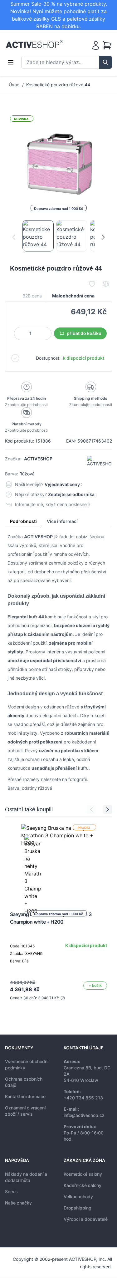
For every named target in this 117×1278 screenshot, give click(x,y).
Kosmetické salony (83, 1174)
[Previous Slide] (91, 809)
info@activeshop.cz (84, 1115)
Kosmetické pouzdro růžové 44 (58, 84)
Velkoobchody (78, 1196)
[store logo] (34, 44)
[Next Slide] (107, 809)
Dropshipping (77, 1207)
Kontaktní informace (25, 1096)
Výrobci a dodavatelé (86, 1219)
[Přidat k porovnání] (106, 284)
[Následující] (103, 237)
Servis (11, 1191)
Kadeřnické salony (82, 1185)
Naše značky (18, 1202)
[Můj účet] (96, 45)
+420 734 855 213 (83, 1097)
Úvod (14, 84)
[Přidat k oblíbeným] (92, 284)
